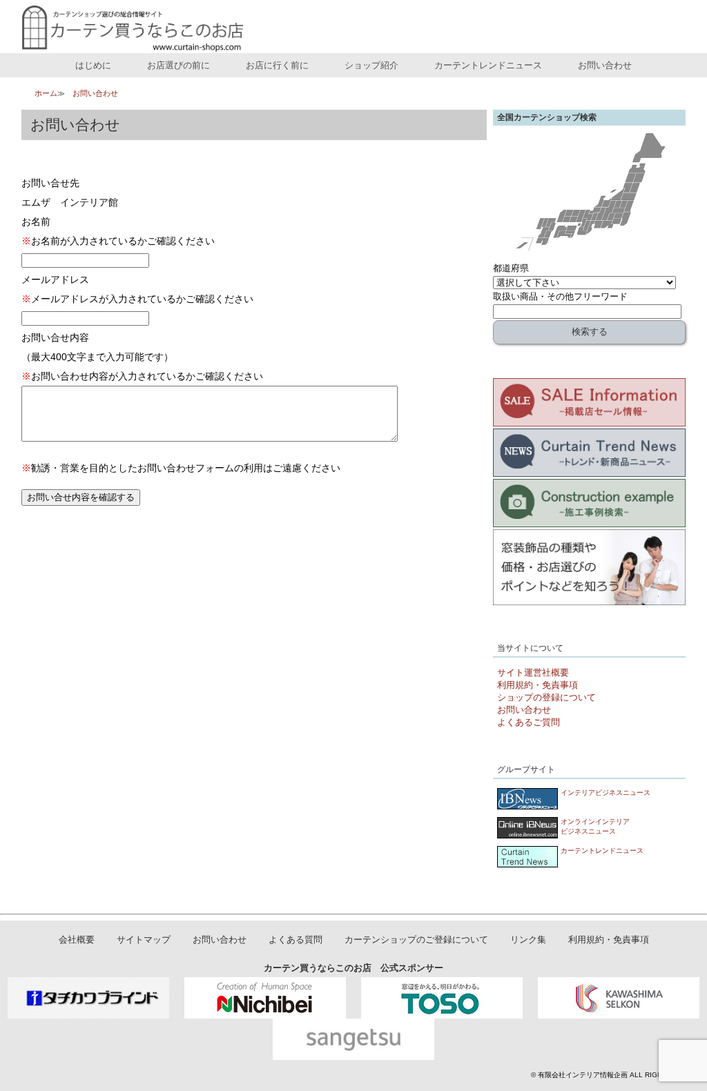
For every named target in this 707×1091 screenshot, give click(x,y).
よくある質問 (295, 940)
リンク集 (528, 940)
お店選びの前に (178, 65)
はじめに (93, 65)
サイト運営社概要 (533, 672)
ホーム (46, 93)
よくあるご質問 (528, 722)
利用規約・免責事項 (537, 685)
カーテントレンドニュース (488, 65)
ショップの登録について (546, 697)
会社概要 (77, 940)
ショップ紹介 (371, 65)
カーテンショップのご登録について (416, 940)
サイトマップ (144, 940)
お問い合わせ (605, 65)
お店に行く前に (277, 65)
